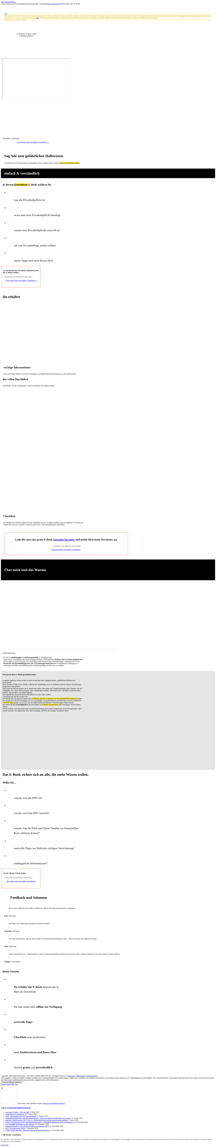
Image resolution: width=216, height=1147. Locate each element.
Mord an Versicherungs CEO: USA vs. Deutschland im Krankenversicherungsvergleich (36, 1120)
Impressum (71, 1076)
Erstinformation (92, 1076)
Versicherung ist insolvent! (14, 1114)
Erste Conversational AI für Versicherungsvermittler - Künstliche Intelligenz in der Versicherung (39, 1122)
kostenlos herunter (64, 539)
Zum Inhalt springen (8, 2)
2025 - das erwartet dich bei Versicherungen (21, 1116)
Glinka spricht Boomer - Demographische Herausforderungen (27, 1130)
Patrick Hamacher (52, 4)
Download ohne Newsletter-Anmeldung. (66, 550)
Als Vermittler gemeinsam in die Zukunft (19, 1124)
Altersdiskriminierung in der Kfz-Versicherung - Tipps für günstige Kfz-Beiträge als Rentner (38, 1118)
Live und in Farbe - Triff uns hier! (17, 1112)
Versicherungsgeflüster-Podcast (54, 1103)
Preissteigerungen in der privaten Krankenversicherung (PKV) (27, 1126)
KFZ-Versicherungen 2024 (15, 1128)
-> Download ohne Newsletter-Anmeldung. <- (32, 142)
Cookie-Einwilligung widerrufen (11, 1082)
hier (37, 18)
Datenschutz (80, 1076)
